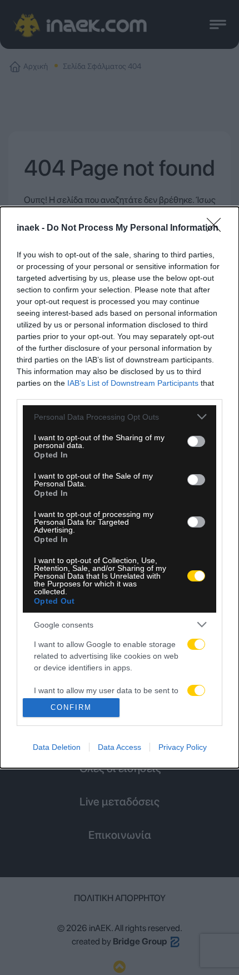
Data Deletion (57, 747)
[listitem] (119, 416)
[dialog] (119, 487)
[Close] (217, 228)
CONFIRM (71, 707)
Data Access (119, 747)
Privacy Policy (182, 747)
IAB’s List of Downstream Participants (132, 383)
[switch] (196, 441)
